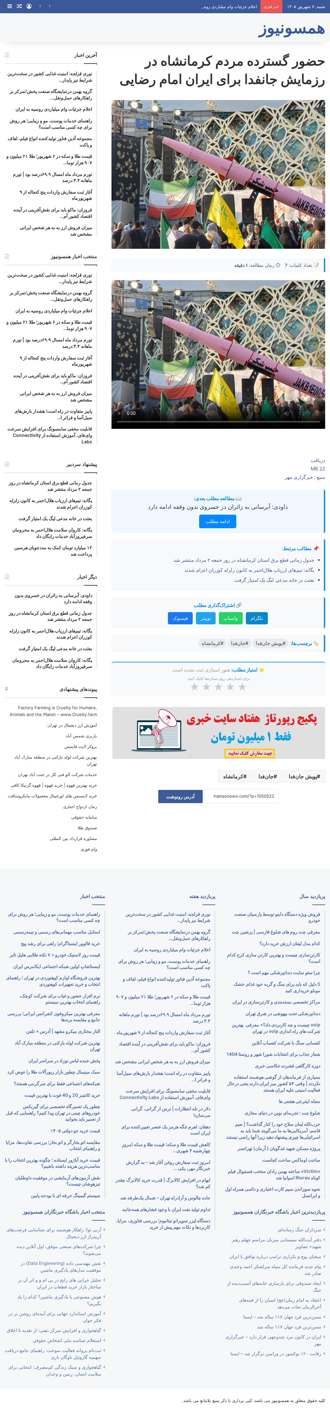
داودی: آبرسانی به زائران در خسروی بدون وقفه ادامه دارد (218, 506)
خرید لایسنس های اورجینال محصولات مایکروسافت (52, 795)
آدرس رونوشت (180, 796)
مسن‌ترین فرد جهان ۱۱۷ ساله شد (289, 1326)
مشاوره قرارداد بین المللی (73, 838)
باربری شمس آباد (81, 735)
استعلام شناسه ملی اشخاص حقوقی (67, 1340)
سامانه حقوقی (84, 817)
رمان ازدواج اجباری (80, 806)
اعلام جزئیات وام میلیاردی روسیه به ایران (220, 6)
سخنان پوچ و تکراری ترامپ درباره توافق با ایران (275, 1256)
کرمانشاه (233, 776)
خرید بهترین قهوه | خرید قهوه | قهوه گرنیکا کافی (54, 785)
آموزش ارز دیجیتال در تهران (72, 725)
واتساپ (231, 618)
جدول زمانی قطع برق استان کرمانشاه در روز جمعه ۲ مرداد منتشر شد (243, 560)
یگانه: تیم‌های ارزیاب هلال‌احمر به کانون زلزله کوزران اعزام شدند (249, 570)
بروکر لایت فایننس (80, 746)
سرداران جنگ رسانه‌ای (299, 1229)
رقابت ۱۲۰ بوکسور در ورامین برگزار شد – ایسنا (275, 1353)
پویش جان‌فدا (303, 776)
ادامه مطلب (218, 521)
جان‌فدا (266, 776)
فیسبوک (180, 618)
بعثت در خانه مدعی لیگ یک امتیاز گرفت (274, 580)
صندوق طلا (87, 827)
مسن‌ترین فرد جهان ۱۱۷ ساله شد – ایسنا (282, 1316)
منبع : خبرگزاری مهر (305, 477)
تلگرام (257, 618)
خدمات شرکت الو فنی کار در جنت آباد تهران (57, 774)
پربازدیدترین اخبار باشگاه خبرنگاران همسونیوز (279, 1212)
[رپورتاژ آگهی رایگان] (218, 732)
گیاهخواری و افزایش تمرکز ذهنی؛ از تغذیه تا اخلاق (54, 1330)
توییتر (206, 618)
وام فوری (89, 849)
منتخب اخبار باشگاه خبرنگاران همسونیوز (64, 1212)
